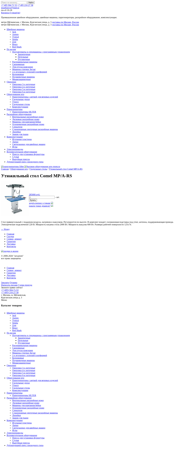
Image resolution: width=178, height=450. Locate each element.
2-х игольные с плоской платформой (29, 72)
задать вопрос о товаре (39, 203)
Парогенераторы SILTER (24, 112)
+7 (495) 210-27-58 (9, 292)
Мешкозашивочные (21, 79)
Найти (31, 3)
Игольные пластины (22, 139)
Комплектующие (20, 107)
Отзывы (13, 282)
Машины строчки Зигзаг (24, 69)
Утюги (15, 102)
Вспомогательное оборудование (22, 152)
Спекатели (17, 127)
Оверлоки (11, 82)
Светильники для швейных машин (28, 144)
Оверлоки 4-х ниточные (23, 87)
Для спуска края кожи (22, 67)
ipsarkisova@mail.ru (10, 8)
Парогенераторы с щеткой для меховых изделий (35, 97)
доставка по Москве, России (65, 22)
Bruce (15, 44)
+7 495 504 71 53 (9, 5)
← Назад (5, 229)
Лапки (15, 142)
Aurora (15, 34)
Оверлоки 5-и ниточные (23, 89)
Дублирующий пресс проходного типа (25, 162)
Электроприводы (15, 149)
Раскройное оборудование (19, 114)
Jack (14, 32)
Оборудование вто (15, 94)
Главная (5, 169)
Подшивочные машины (23, 77)
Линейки (16, 132)
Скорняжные (18, 64)
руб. (34, 194)
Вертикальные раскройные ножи (28, 117)
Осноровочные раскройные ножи (28, 124)
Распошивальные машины (24, 62)
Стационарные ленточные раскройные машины (35, 129)
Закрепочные (24, 54)
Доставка (11, 244)
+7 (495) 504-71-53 (9, 290)
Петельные (23, 57)
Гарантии (11, 241)
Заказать (5, 282)
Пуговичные (24, 59)
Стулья (15, 157)
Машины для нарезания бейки (26, 122)
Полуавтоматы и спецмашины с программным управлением (41, 52)
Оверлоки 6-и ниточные (23, 92)
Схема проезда (25, 285)
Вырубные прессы (21, 159)
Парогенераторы (15, 109)
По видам (11, 49)
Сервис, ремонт (14, 239)
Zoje (14, 42)
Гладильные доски (21, 99)
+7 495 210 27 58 (25, 5)
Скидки (10, 236)
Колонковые (18, 74)
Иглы (14, 147)
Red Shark (17, 47)
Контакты (11, 246)
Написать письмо (9, 285)
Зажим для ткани (20, 134)
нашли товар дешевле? (39, 206)
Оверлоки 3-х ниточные (23, 84)
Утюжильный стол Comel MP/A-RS (65, 169)
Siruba (15, 39)
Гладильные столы (21, 104)
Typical (15, 37)
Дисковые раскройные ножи (25, 119)
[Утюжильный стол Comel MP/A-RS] (15, 215)
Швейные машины (16, 29)
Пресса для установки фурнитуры (28, 154)
